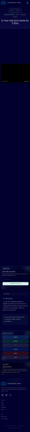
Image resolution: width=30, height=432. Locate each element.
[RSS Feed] (10, 395)
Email (15, 357)
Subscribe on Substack (15, 283)
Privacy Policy (4, 416)
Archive (2, 405)
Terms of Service (4, 418)
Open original (26, 81)
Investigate (3, 407)
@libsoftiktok (9, 298)
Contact (2, 409)
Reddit (15, 353)
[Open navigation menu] (27, 3)
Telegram (16, 337)
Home (2, 402)
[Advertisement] (15, 46)
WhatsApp (15, 341)
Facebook (16, 349)
